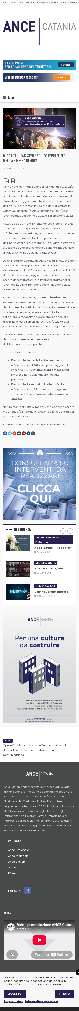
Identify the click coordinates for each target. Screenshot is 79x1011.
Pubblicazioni (45, 750)
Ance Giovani (10, 2)
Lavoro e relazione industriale (47, 540)
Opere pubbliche (45, 562)
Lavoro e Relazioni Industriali (47, 745)
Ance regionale (18, 856)
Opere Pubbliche (14, 745)
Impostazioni (13, 1001)
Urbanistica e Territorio (18, 750)
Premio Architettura (47, 2)
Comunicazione (45, 586)
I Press (12, 873)
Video (12, 867)
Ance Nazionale (18, 850)
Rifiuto (64, 994)
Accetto (14, 994)
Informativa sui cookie (41, 1001)
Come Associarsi (68, 2)
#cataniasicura (27, 2)
